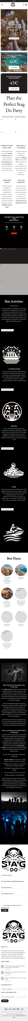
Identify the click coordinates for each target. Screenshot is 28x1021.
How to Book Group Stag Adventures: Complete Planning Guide (15, 966)
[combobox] (14, 989)
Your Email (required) (6, 887)
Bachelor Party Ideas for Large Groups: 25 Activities (15, 972)
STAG (13, 1012)
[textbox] (13, 989)
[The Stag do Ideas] (13, 4)
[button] (2, 4)
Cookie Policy (5, 1015)
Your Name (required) (6, 875)
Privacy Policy (12, 1015)
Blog (16, 1012)
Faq (25, 1012)
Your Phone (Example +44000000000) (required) (12, 881)
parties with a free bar (17, 312)
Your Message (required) (7, 893)
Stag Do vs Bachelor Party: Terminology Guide (15, 978)
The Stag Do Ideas (6, 1012)
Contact (21, 1012)
